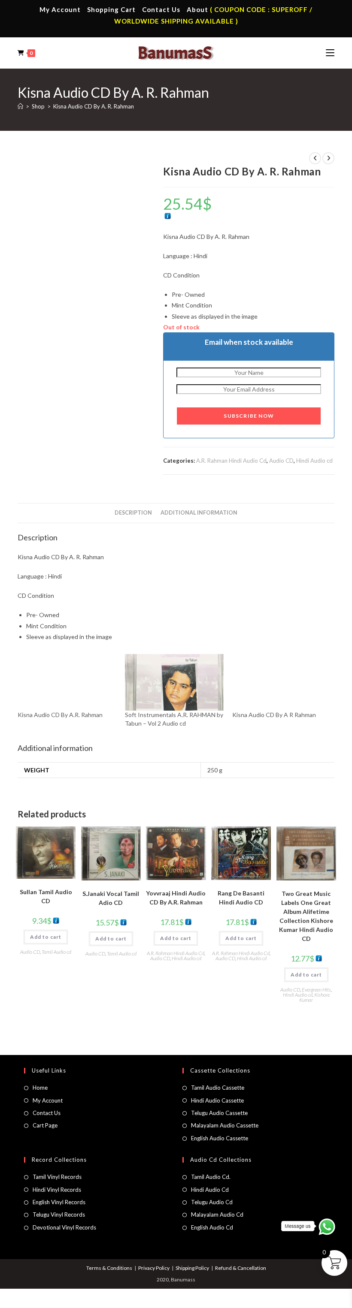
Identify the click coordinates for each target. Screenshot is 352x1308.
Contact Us (161, 9)
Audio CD (281, 460)
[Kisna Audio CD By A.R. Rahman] (67, 682)
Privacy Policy (154, 1268)
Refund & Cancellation (240, 1268)
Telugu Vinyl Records (59, 1214)
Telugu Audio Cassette (219, 1112)
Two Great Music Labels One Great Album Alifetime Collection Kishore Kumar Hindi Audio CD (306, 916)
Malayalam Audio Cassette (224, 1125)
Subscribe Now (249, 416)
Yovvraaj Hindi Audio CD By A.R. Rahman (176, 897)
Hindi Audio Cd (210, 1189)
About (197, 9)
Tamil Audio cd (56, 952)
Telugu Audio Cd (212, 1202)
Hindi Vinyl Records (57, 1189)
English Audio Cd (212, 1227)
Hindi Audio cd (314, 460)
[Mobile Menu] (330, 52)
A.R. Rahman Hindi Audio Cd (231, 460)
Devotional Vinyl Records (64, 1227)
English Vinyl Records (59, 1202)
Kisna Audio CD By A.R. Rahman (60, 714)
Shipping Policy (192, 1268)
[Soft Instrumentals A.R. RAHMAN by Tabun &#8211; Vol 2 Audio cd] (174, 682)
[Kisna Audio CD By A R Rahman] (281, 682)
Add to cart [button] (45, 937)
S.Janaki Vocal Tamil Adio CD (110, 898)
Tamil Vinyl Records (57, 1176)
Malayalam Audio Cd (217, 1214)
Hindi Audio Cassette (217, 1100)
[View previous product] (315, 158)
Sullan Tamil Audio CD (46, 896)
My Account (60, 9)
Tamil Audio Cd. (211, 1176)
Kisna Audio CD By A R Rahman (274, 714)
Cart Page (45, 1125)
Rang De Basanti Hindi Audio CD (241, 897)
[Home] (20, 106)
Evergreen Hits (316, 989)
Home (40, 1087)
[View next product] (328, 158)
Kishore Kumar (314, 997)
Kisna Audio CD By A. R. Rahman (93, 106)
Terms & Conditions (109, 1268)
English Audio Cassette (219, 1138)
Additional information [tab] (199, 512)
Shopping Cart (111, 9)
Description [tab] (133, 512)
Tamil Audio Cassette (217, 1087)
